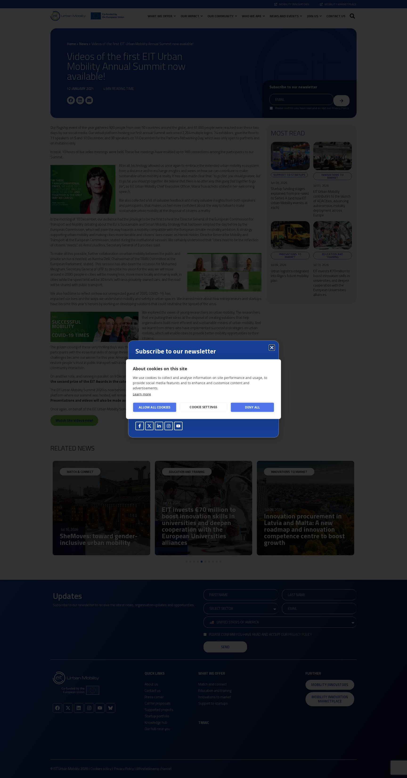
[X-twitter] (149, 426)
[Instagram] (168, 426)
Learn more (142, 394)
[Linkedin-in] (159, 426)
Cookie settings (203, 407)
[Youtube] (178, 426)
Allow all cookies (154, 407)
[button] (271, 347)
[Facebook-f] (139, 426)
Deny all (252, 407)
